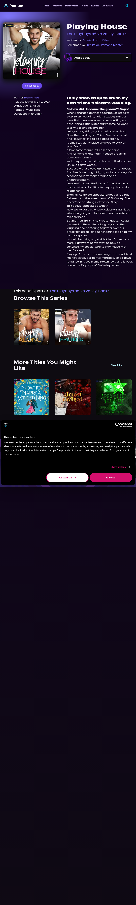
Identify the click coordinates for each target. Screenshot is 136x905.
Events (95, 5)
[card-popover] (31, 327)
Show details (118, 467)
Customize (65, 477)
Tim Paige (93, 45)
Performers (71, 5)
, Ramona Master (111, 45)
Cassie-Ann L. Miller (95, 40)
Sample (34, 85)
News (85, 5)
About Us (107, 5)
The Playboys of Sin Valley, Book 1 (97, 34)
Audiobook (82, 57)
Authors (57, 5)
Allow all (111, 477)
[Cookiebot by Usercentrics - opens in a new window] (117, 425)
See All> (116, 365)
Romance (31, 97)
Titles (46, 5)
